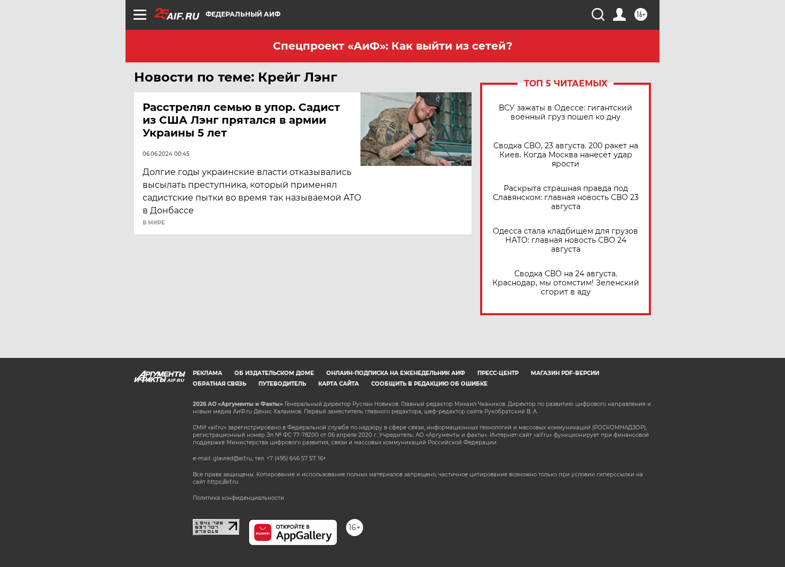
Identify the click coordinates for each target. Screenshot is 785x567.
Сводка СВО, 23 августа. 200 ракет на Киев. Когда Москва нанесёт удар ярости (565, 155)
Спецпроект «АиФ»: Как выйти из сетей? (393, 45)
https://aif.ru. (223, 481)
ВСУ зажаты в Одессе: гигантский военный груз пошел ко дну (565, 112)
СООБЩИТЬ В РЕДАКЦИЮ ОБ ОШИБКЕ (429, 383)
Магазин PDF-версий (565, 373)
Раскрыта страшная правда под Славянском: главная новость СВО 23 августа (566, 197)
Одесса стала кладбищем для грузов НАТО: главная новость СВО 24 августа (565, 240)
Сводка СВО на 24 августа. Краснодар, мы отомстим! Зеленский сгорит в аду (565, 283)
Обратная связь (219, 383)
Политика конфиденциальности (238, 497)
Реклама (207, 373)
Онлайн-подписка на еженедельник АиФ (395, 373)
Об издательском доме (274, 373)
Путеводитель (282, 383)
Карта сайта (338, 383)
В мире (154, 223)
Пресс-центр (498, 373)
